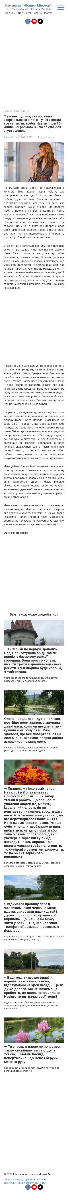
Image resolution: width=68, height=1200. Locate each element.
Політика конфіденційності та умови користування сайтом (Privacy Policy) (25, 1181)
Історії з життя (46, 137)
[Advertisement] (34, 65)
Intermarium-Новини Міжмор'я (28, 5)
